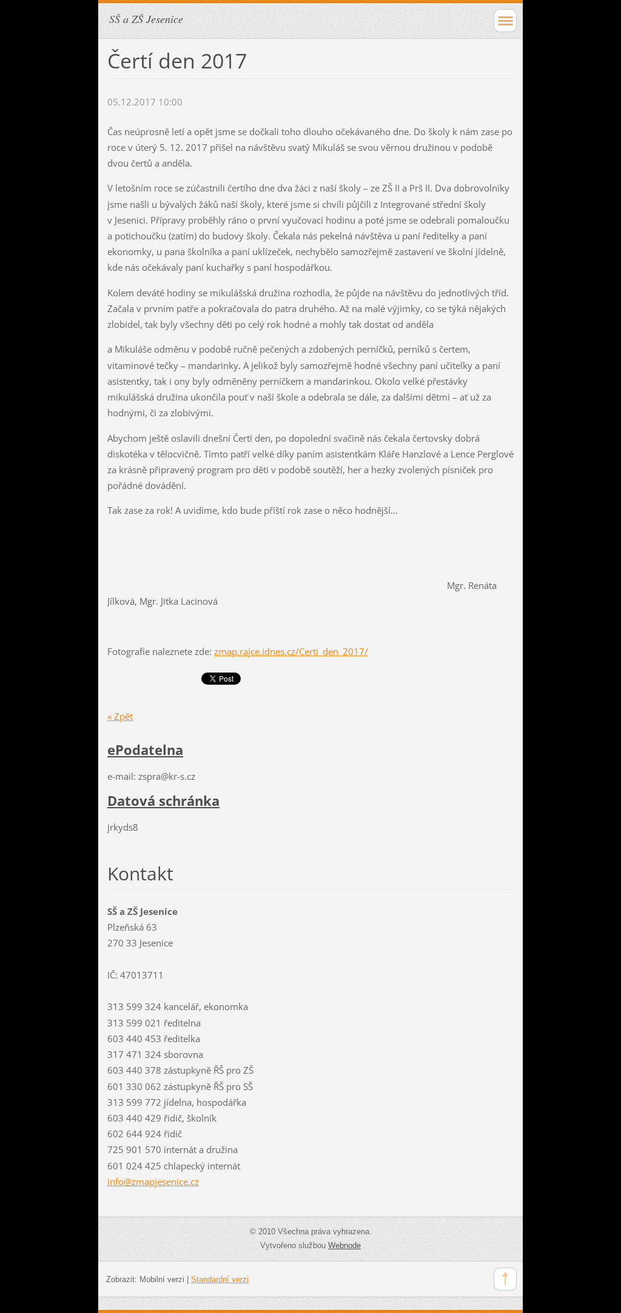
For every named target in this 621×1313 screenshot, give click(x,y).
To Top (505, 1279)
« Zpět (120, 716)
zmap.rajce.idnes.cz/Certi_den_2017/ (291, 651)
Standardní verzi (220, 1279)
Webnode (344, 1245)
